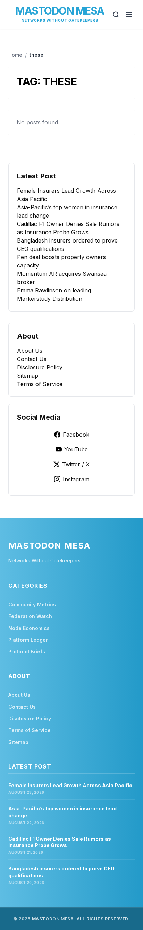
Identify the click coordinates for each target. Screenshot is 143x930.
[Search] (116, 14)
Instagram (76, 479)
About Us (29, 350)
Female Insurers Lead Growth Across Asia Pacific (70, 785)
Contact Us (32, 359)
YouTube (76, 449)
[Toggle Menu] (129, 14)
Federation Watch (30, 616)
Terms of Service (39, 383)
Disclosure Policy (39, 367)
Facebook (76, 434)
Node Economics (29, 628)
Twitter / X (76, 464)
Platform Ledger (28, 640)
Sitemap (27, 375)
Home (15, 55)
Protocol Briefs (26, 652)
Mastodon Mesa (59, 11)
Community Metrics (32, 604)
